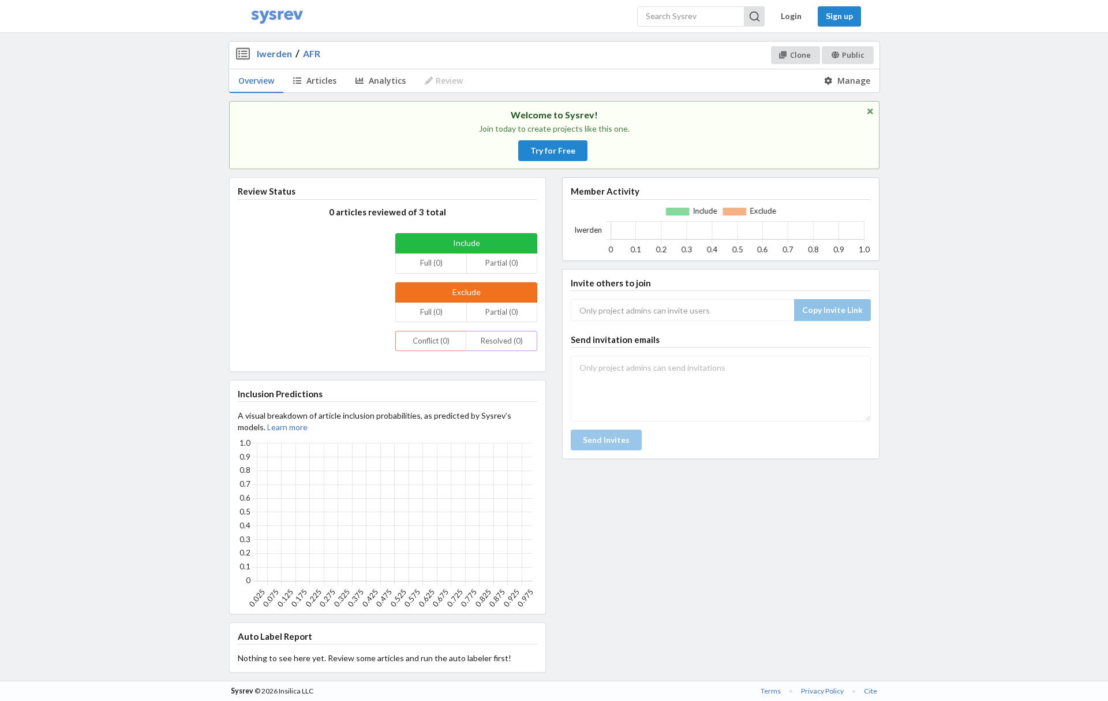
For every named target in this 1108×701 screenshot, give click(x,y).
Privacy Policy (822, 691)
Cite (870, 691)
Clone (800, 55)
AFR (311, 53)
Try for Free (552, 150)
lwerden (274, 53)
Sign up (839, 16)
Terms (771, 691)
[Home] (277, 16)
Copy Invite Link (832, 310)
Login (791, 16)
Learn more (287, 427)
